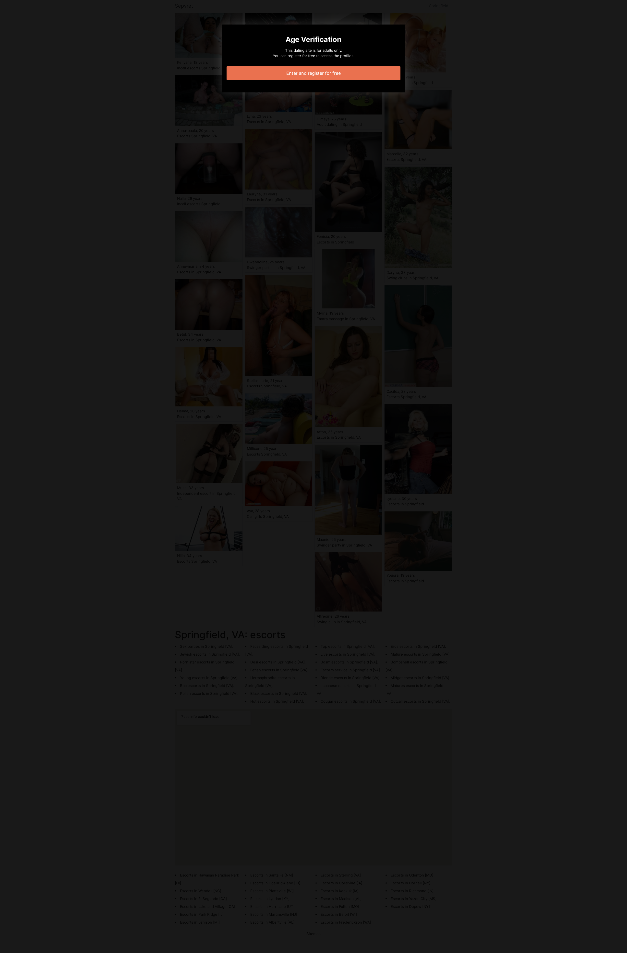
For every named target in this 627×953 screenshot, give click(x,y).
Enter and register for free (313, 73)
